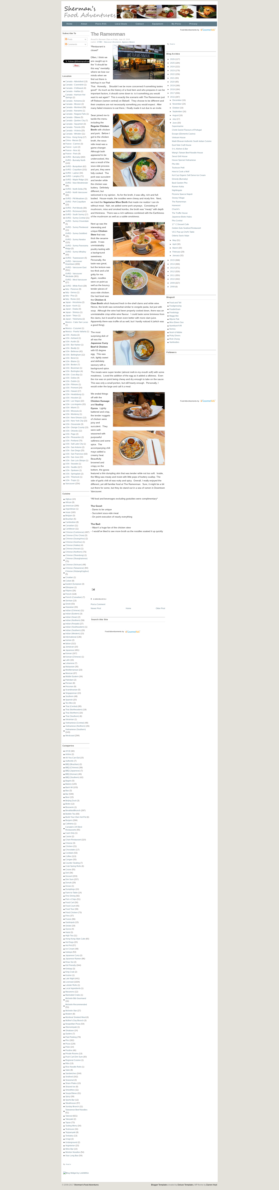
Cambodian (70, 522)
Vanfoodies (174, 342)
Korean (68, 653)
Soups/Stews (71, 1093)
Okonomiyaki (71, 1027)
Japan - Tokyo (71, 315)
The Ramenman (108, 34)
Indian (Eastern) (72, 614)
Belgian (68, 515)
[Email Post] (93, 589)
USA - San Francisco (74, 454)
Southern (69, 696)
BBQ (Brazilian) (72, 764)
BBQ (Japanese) (72, 771)
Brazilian (69, 519)
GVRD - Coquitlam (73, 170)
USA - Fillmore (71, 384)
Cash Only (70, 833)
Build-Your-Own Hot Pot (75, 817)
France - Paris (71, 154)
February (176, 252)
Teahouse (69, 1129)
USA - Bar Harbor (73, 345)
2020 (172, 82)
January (176, 255)
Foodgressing (175, 306)
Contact (140, 24)
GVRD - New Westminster (76, 183)
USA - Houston (71, 398)
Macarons (69, 992)
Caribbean (70, 529)
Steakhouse (70, 1103)
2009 (172, 283)
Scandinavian (71, 690)
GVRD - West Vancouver (76, 280)
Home (69, 24)
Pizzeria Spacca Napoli (182, 194)
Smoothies (70, 1090)
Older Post (160, 608)
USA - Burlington (72, 371)
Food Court (70, 906)
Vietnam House (179, 137)
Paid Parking (71, 1037)
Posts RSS (100, 24)
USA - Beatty (70, 348)
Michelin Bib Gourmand (75, 998)
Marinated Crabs (72, 995)
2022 (172, 74)
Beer (67, 797)
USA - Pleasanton (73, 437)
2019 (172, 85)
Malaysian (69, 667)
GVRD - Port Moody (74, 208)
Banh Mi (69, 787)
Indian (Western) (72, 633)
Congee (68, 859)
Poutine (68, 1050)
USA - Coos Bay (72, 375)
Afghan (68, 499)
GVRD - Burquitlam (73, 166)
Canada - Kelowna (73, 101)
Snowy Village (178, 198)
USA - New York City (74, 421)
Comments (72, 44)
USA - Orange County (74, 427)
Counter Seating (72, 863)
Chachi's (176, 209)
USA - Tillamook (72, 477)
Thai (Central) (71, 706)
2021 (172, 78)
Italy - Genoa (71, 292)
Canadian (69, 525)
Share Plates (71, 1083)
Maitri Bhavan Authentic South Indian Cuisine (192, 141)
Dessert (68, 876)
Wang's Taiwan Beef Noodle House (187, 153)
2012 (172, 271)
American (69, 506)
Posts (69, 39)
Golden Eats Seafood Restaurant (186, 228)
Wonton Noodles (72, 1152)
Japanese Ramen (73, 959)
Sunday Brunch (72, 1106)
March (175, 248)
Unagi (68, 1139)
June (174, 123)
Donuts (68, 883)
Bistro (67, 804)
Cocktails (69, 853)
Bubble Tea (70, 814)
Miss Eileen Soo (176, 322)
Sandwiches (70, 1073)
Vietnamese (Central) (74, 723)
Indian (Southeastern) (74, 627)
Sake (67, 1070)
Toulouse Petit (178, 168)
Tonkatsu (69, 1136)
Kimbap (68, 969)
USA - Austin (70, 341)
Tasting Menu (71, 1126)
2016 (172, 97)
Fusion (68, 919)
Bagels (68, 781)
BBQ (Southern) (72, 777)
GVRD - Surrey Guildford (76, 233)
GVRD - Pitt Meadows (74, 198)
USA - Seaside (71, 464)
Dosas (68, 886)
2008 (172, 287)
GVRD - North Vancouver (76, 192)
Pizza (67, 1044)
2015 (172, 260)
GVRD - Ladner (72, 173)
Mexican (69, 673)
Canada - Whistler (73, 134)
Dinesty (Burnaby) (180, 179)
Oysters (68, 1034)
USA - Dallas (71, 378)
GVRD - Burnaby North (75, 160)
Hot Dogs (69, 942)
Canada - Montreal (73, 107)
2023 (172, 70)
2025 (172, 63)
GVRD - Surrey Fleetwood (76, 227)
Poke (67, 1047)
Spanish (69, 700)
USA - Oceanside (72, 424)
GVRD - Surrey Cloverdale (77, 221)
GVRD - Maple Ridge (74, 180)
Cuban (68, 581)
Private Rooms (71, 1053)
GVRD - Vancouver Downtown (109, 42)
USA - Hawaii (71, 391)
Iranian (68, 640)
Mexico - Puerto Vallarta (75, 331)
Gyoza (68, 929)
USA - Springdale (73, 474)
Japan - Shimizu (72, 312)
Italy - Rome (70, 299)
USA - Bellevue (72, 351)
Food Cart (69, 902)
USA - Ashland (71, 338)
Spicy (67, 1096)
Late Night (69, 978)
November (177, 104)
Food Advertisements (113, 631)
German (68, 601)
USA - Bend (70, 358)
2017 (172, 93)
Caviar (68, 836)
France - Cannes (72, 144)
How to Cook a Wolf (180, 171)
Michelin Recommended (76, 1004)
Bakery (68, 784)
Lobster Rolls (71, 985)
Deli (67, 873)
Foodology (174, 312)
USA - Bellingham (73, 355)
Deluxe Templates (185, 1185)
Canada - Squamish (74, 124)
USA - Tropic (70, 480)
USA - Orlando (71, 431)
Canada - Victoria (73, 130)
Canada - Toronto (73, 127)
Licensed (69, 982)
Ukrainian (69, 719)
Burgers (68, 820)
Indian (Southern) (73, 630)
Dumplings (70, 889)
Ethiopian (69, 587)
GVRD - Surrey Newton (75, 239)
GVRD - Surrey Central (75, 218)
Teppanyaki (70, 1132)
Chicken (69, 846)
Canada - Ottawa (72, 117)
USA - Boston (71, 365)
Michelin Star (71, 1011)
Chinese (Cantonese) (74, 532)
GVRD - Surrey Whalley (75, 252)
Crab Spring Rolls (73, 866)
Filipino (68, 591)
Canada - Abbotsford (74, 81)
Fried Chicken (71, 912)
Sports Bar (70, 1100)
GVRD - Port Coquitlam (75, 202)
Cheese (68, 843)
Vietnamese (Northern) (75, 726)
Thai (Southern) (72, 716)
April (174, 244)
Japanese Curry (72, 955)
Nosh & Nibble (175, 332)
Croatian (69, 577)
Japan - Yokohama (73, 319)
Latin (67, 660)
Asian (67, 512)
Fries (67, 916)
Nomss (172, 329)
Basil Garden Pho (179, 183)
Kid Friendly (70, 965)
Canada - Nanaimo (73, 111)
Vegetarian (70, 1145)
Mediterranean (71, 670)
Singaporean (71, 693)
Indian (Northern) (72, 620)
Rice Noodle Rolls (73, 1067)
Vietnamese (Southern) (75, 729)
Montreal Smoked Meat (75, 1017)
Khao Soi (69, 962)
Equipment (157, 24)
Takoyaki (69, 1119)
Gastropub (70, 922)
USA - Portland (71, 441)
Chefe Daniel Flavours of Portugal (187, 130)
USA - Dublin (71, 381)
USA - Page (70, 434)
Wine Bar (69, 1149)
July (174, 119)
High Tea (69, 935)
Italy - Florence (71, 289)
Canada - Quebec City (75, 120)
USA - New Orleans (73, 417)
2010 (172, 279)
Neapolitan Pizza (72, 1024)
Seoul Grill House (179, 156)
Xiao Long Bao (71, 1155)
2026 (172, 59)
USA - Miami (70, 407)
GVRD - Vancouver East (75, 267)
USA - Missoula (72, 411)
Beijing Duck (71, 801)
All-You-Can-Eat (72, 758)
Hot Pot (68, 945)
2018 (172, 89)
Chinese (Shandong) (74, 555)
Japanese (69, 650)
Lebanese (69, 663)
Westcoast (69, 735)
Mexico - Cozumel (73, 328)
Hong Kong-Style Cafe (75, 939)
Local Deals (121, 24)
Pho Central (177, 221)
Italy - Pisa (69, 296)
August (175, 115)
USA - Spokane (72, 470)
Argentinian (70, 509)
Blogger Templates (159, 1185)
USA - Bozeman (72, 368)
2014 (172, 264)
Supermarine (177, 126)
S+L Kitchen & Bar (180, 149)
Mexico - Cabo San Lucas (76, 322)
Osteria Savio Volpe (180, 236)
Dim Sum (69, 879)
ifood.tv (68, 1164)
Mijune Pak (174, 319)
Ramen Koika (178, 186)
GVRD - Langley (72, 176)
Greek (68, 604)
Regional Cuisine (73, 1060)
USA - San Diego (72, 450)
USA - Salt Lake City (74, 444)
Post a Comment (98, 604)
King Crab (69, 972)
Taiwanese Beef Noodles (76, 1110)
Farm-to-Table (71, 893)
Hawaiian (69, 607)
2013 (172, 268)
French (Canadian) (73, 597)
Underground (71, 1142)
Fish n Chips (70, 899)
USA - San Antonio (73, 447)
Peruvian (69, 686)
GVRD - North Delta (74, 189)
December (177, 100)
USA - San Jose (72, 457)
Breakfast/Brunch (72, 810)
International (70, 637)
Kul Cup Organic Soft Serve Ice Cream (189, 175)
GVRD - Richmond (73, 211)
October (176, 108)
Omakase (69, 1030)
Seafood (69, 1077)
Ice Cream (69, 949)
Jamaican (69, 647)
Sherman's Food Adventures (86, 1185)
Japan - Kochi (71, 306)
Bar (66, 794)
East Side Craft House (181, 145)
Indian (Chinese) (72, 610)
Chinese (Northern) (73, 552)
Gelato (68, 926)
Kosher (68, 975)
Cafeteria (69, 824)
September (177, 111)
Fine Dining (70, 896)
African (68, 502)
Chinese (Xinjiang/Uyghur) (77, 571)
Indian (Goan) (71, 617)
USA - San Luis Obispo (75, 460)
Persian (68, 683)
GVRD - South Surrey (74, 214)
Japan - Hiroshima (73, 302)
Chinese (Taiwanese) (74, 568)
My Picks (176, 24)
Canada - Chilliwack (74, 88)
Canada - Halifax (72, 91)
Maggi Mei (174, 316)
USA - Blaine (71, 361)
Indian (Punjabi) (72, 624)
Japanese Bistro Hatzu (182, 217)
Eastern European (73, 584)
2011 (172, 275)
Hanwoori (176, 205)
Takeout (68, 1116)
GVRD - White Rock (74, 286)
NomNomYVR (175, 326)
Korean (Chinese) (73, 657)
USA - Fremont (71, 388)
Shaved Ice (70, 1087)
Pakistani (69, 680)
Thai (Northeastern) (74, 709)
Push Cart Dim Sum (74, 1057)
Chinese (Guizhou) (73, 542)
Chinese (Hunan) (73, 549)
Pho (67, 1040)
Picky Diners (174, 335)
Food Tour (69, 909)
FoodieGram (174, 309)
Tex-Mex (69, 703)
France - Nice (71, 150)
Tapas (68, 1122)
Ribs (67, 1063)
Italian (68, 643)
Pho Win (175, 164)
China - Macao (71, 140)
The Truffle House (180, 213)
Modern (68, 1014)
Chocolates (70, 850)
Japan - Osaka (71, 309)
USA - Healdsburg (73, 394)
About (84, 24)
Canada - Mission (73, 104)
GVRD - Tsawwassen (74, 258)
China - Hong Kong (73, 137)
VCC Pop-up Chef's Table (183, 232)
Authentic (69, 761)
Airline (68, 754)
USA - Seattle (71, 467)
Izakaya (68, 952)
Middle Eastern (72, 676)
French (68, 594)
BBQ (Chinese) (72, 767)
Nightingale (177, 190)
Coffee (68, 856)
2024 (172, 67)
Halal (67, 932)
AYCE (68, 751)
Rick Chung (174, 339)
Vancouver (70, 483)
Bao (67, 791)
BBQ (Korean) (71, 774)
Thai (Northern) (72, 713)
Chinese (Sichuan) (73, 565)
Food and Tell (175, 303)
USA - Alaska (71, 335)
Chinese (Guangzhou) (75, 539)
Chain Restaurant (73, 840)
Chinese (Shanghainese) (76, 558)
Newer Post (96, 608)
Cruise (68, 869)
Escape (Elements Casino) (183, 134)
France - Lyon (71, 147)
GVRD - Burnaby (72, 157)
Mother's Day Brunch (74, 1020)
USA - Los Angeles (73, 404)
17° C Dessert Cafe (180, 224)
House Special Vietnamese (184, 160)
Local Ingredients (73, 988)
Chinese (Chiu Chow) (74, 535)
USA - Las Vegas (72, 401)
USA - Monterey (72, 414)
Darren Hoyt (211, 1185)
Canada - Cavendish (74, 85)
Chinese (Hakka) (72, 545)
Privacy (193, 24)
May (174, 240)
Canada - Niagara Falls (75, 114)
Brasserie (69, 807)
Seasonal (69, 1080)
